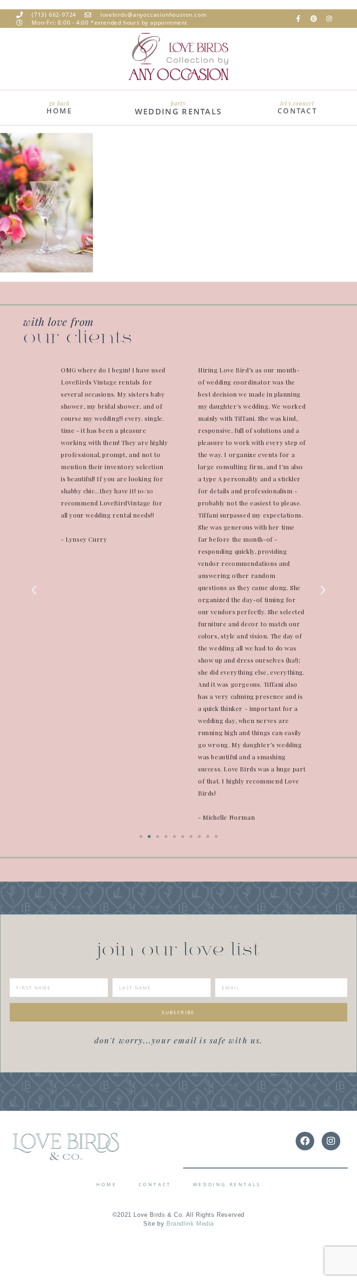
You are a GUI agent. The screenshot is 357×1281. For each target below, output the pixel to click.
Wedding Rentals (227, 1184)
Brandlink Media (190, 1223)
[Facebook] (305, 1141)
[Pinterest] (313, 18)
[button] (34, 590)
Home (106, 1184)
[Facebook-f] (298, 18)
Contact (155, 1184)
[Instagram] (329, 18)
